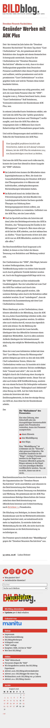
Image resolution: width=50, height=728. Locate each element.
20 (14, 703)
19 (11, 703)
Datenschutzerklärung (14, 637)
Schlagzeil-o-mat (12, 642)
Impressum (9, 634)
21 (17, 703)
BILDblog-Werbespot (13, 640)
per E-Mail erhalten (17, 612)
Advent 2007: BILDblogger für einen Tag (21, 673)
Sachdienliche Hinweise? (15, 580)
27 (14, 706)
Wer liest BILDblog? (13, 650)
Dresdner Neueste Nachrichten (17, 23)
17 (4, 703)
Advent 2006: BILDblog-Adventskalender (22, 671)
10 (4, 700)
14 (17, 700)
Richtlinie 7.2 (13, 507)
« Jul (4, 714)
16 (23, 700)
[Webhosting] (12, 625)
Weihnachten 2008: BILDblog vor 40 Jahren (23, 676)
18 (7, 703)
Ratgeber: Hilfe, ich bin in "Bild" (18, 648)
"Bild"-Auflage (11, 645)
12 (11, 700)
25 (7, 706)
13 (14, 700)
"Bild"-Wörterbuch (12, 660)
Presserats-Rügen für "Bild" (16, 663)
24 (4, 706)
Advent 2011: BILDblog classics (17, 679)
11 (7, 700)
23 (23, 703)
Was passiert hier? (12, 577)
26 (11, 706)
